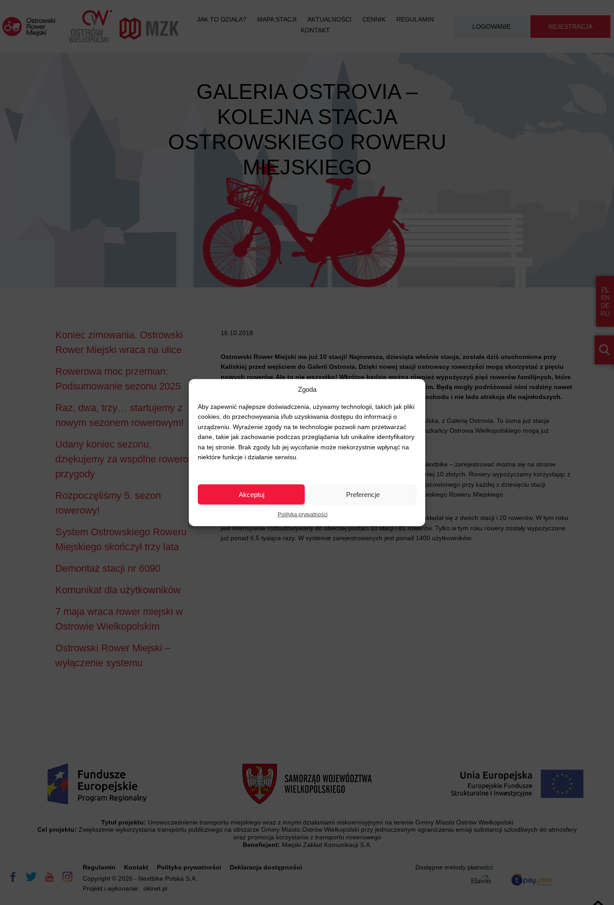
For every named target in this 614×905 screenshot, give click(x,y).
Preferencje (363, 494)
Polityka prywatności (303, 514)
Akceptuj (251, 494)
